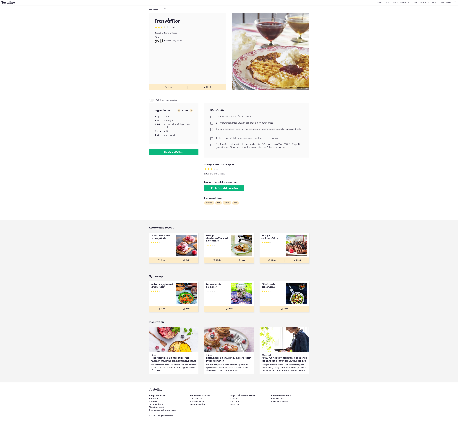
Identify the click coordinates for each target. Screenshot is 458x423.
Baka (387, 2)
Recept (379, 2)
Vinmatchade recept (401, 2)
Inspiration (424, 2)
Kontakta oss (277, 399)
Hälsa (434, 2)
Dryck (415, 2)
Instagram (235, 401)
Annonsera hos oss (279, 401)
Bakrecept (153, 401)
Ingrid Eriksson (170, 33)
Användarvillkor (197, 401)
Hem (150, 9)
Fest (235, 202)
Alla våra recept (156, 407)
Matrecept (154, 399)
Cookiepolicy (196, 399)
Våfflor (227, 202)
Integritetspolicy (197, 404)
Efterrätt (209, 202)
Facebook (234, 404)
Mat (218, 202)
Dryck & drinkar (156, 404)
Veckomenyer (445, 2)
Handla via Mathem (173, 152)
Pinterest (234, 399)
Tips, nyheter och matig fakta (162, 410)
